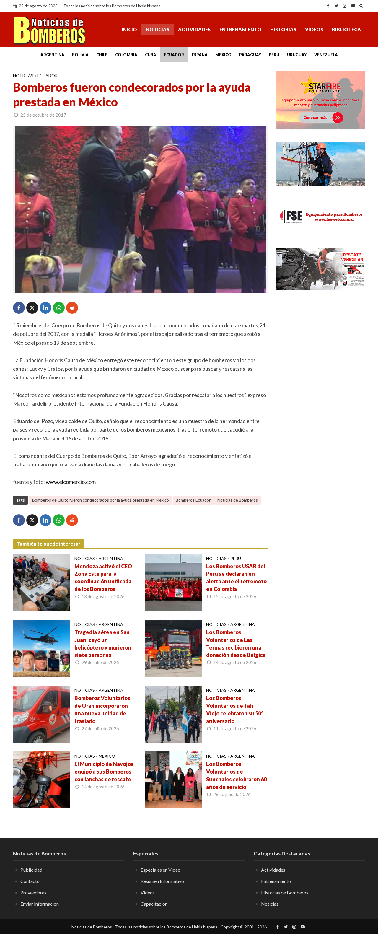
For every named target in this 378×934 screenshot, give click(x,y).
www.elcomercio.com (71, 482)
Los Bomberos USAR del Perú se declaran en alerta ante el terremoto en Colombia (236, 578)
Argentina (52, 54)
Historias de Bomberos (284, 892)
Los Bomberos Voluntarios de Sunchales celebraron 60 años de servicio (236, 775)
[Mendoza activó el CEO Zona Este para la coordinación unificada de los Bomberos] (41, 581)
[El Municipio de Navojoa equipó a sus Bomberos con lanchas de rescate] (41, 779)
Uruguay (297, 54)
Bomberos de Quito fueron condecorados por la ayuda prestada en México (100, 499)
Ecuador (174, 54)
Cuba (150, 54)
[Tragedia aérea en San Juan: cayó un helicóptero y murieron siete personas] (41, 647)
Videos (314, 29)
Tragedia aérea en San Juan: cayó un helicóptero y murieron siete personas (102, 643)
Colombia (126, 54)
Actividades (194, 29)
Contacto (30, 881)
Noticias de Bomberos (237, 499)
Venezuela (326, 54)
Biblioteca (346, 29)
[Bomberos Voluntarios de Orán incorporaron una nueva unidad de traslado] (41, 713)
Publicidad (31, 870)
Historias (283, 29)
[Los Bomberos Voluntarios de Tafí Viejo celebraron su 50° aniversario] (173, 713)
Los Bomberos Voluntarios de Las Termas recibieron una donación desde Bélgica (235, 643)
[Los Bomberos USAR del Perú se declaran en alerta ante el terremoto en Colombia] (173, 581)
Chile (101, 54)
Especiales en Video (160, 870)
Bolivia (80, 54)
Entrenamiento (240, 29)
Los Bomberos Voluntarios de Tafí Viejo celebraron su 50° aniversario (234, 709)
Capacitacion (154, 904)
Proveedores (33, 892)
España (200, 54)
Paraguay (250, 54)
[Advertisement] (320, 391)
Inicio (129, 29)
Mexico (223, 54)
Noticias (157, 29)
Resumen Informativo (162, 881)
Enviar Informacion (39, 904)
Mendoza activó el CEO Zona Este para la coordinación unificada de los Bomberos (103, 578)
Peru (274, 54)
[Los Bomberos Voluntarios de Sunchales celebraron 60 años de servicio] (173, 779)
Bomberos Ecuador (193, 499)
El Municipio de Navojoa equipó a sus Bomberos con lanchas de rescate (104, 771)
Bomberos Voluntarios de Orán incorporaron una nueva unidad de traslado (102, 709)
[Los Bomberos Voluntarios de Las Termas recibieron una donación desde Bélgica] (173, 647)
